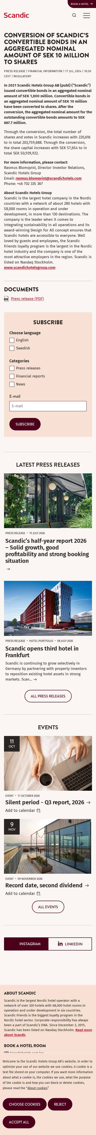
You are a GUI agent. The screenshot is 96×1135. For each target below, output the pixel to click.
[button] (86, 15)
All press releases (48, 696)
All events (48, 906)
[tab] (26, 944)
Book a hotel (80, 4)
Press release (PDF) (27, 298)
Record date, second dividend (44, 885)
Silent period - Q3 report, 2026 (44, 802)
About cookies (37, 1088)
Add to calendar (20, 810)
